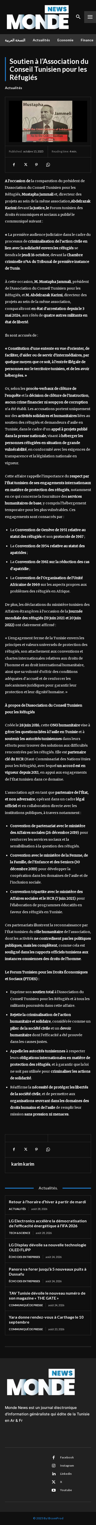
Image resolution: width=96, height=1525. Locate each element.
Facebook (67, 1457)
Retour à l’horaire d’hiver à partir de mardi (47, 1201)
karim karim (22, 1164)
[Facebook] (14, 165)
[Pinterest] (36, 165)
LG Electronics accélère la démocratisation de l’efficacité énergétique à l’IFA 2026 (48, 1223)
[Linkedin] (54, 1474)
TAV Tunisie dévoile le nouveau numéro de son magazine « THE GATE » (47, 1295)
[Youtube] (54, 1490)
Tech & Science (19, 1232)
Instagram (67, 1465)
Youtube (66, 1490)
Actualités (13, 88)
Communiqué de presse (26, 1305)
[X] (25, 165)
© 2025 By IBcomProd (48, 1518)
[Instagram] (54, 1466)
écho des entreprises (24, 1256)
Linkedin (66, 1474)
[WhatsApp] (48, 165)
